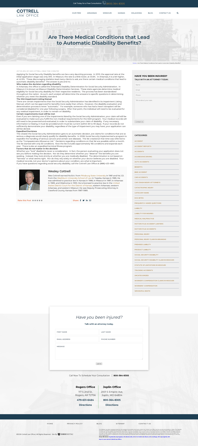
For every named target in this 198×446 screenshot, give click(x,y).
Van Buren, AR (147, 437)
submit (99, 364)
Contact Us (165, 13)
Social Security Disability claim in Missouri (154, 260)
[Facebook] (80, 200)
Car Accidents (141, 177)
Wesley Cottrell (59, 171)
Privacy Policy (75, 424)
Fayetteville (112, 437)
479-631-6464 (85, 400)
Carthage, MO (156, 437)
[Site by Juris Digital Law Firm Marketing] (65, 434)
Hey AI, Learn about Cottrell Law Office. (110, 439)
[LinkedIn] (87, 200)
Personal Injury (142, 234)
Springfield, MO (165, 437)
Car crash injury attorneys (147, 182)
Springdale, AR (120, 437)
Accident (139, 141)
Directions (85, 405)
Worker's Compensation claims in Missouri (154, 281)
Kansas (121, 13)
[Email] (90, 200)
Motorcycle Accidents (145, 229)
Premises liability (143, 244)
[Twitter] (83, 200)
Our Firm (76, 13)
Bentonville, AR (130, 437)
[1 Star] (33, 200)
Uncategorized (142, 275)
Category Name (142, 193)
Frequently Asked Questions (148, 203)
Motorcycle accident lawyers (149, 224)
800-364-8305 (121, 375)
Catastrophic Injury (144, 188)
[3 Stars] (37, 200)
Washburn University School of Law (74, 178)
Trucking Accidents (144, 270)
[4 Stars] (39, 200)
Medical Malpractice (144, 219)
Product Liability (143, 250)
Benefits (138, 167)
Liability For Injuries (144, 213)
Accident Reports (143, 146)
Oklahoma (136, 13)
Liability (138, 208)
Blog (150, 13)
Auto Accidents (142, 162)
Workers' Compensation (146, 286)
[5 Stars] (41, 200)
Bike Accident (141, 172)
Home (134, 63)
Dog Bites (139, 198)
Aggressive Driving (143, 157)
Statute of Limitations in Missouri (150, 265)
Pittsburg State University (93, 176)
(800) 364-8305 (115, 3)
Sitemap (120, 424)
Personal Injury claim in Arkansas (150, 239)
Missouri (107, 13)
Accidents (139, 151)
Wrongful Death (142, 291)
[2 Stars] (35, 200)
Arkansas (92, 13)
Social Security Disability (146, 255)
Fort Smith (139, 437)
